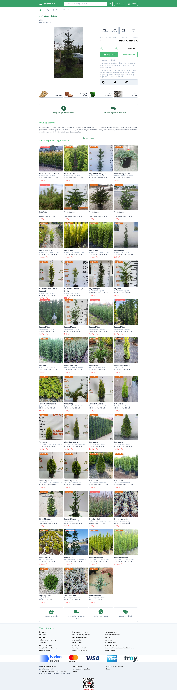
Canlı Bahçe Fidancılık (53, 673)
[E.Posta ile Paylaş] (130, 82)
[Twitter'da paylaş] (119, 82)
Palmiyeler (42, 637)
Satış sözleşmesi (77, 666)
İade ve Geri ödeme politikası (81, 669)
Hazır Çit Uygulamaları (45, 645)
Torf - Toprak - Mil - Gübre (79, 648)
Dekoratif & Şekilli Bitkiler (112, 635)
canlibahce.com (49, 4)
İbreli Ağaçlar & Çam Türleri (52, 10)
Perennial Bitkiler (77, 643)
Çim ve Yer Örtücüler (111, 645)
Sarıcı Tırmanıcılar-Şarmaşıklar (81, 635)
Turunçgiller (42, 643)
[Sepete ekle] (116, 48)
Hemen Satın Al (129, 54)
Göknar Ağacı (66, 10)
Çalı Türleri (42, 635)
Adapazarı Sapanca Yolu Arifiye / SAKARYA (53, 672)
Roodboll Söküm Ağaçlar (79, 651)
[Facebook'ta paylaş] (107, 82)
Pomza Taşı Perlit (110, 651)
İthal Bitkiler (42, 632)
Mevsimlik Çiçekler (110, 643)
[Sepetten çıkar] (101, 48)
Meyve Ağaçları (76, 640)
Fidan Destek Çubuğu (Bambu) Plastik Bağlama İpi (119, 648)
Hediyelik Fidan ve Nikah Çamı (48, 648)
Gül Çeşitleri (108, 637)
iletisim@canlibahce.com (114, 72)
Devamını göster (88, 138)
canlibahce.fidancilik (47, 669)
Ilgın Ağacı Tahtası (44, 651)
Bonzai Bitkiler (76, 645)
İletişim (75, 672)
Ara (110, 4)
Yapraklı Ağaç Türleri (111, 632)
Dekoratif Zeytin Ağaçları (79, 637)
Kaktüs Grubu (109, 640)
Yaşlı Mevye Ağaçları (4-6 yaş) (47, 640)
